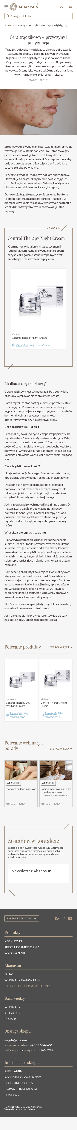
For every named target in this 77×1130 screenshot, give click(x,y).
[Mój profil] (61, 7)
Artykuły (21, 25)
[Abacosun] (24, 7)
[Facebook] (57, 918)
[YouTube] (70, 918)
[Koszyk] (69, 7)
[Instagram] (63, 918)
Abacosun (9, 25)
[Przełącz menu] (7, 7)
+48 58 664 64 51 (41, 1045)
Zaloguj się (22, 345)
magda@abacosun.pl (17, 1040)
